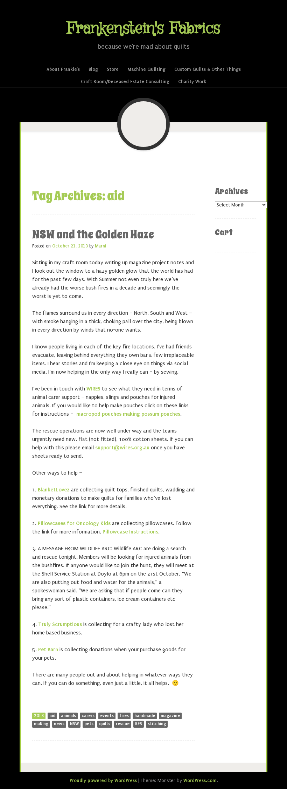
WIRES (93, 389)
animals (68, 715)
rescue (123, 723)
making (41, 723)
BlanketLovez (54, 490)
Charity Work (192, 81)
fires (124, 715)
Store (113, 69)
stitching (157, 723)
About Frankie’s (63, 69)
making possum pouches (151, 414)
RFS (138, 723)
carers (88, 715)
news (59, 723)
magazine (170, 715)
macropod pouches (98, 414)
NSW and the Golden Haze (93, 234)
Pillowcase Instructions (130, 532)
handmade (144, 715)
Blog (93, 69)
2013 (39, 715)
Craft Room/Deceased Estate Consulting (125, 81)
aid (52, 715)
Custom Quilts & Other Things (207, 69)
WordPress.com (200, 780)
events (107, 715)
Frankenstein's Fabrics (143, 28)
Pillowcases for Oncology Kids (74, 523)
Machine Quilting (146, 69)
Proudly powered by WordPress (103, 780)
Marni (100, 246)
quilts (104, 723)
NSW (74, 723)
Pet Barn (48, 649)
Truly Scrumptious (60, 624)
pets (88, 723)
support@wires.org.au (122, 447)
